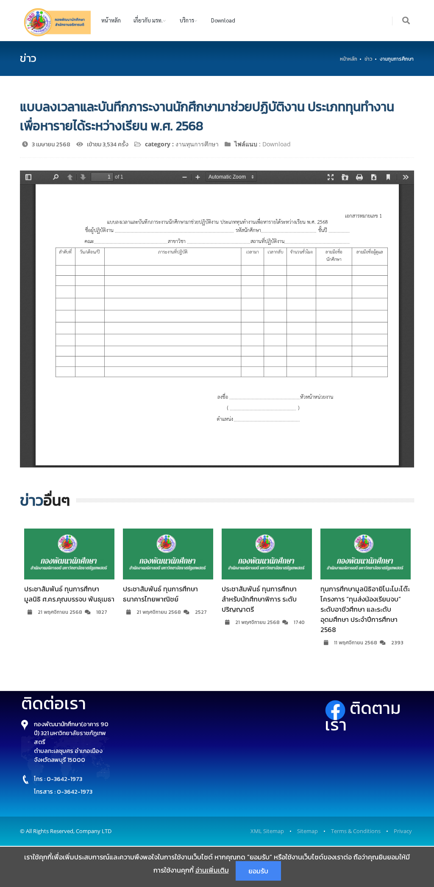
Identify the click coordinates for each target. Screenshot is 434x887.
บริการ (187, 20)
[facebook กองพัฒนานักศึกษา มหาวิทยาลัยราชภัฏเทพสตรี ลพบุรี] (337, 708)
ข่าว (368, 59)
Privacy (403, 831)
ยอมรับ (258, 871)
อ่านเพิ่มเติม (212, 870)
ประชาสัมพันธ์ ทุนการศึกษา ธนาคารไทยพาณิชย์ (160, 594)
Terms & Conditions (356, 831)
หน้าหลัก (111, 20)
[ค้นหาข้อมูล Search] (406, 21)
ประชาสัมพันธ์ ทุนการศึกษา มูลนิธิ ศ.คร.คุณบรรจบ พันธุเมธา (69, 594)
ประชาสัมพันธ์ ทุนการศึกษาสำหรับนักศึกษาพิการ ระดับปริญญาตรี (259, 599)
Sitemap (307, 831)
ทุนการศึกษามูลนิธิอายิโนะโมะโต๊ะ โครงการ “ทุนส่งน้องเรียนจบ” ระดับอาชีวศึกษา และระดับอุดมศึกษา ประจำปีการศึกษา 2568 (365, 609)
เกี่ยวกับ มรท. (148, 20)
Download (223, 20)
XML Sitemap (267, 831)
